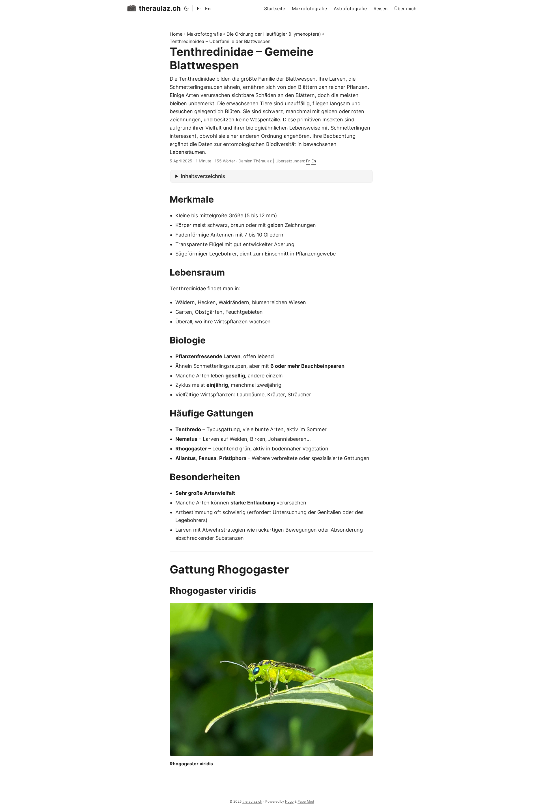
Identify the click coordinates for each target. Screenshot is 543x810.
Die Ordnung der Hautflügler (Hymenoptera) (274, 34)
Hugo (289, 801)
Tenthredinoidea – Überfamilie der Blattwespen (220, 41)
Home (176, 34)
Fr (199, 8)
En (208, 8)
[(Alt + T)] (186, 8)
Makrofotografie (204, 34)
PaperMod (306, 801)
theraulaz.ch (160, 8)
